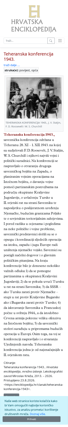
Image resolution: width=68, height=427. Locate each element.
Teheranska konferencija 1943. (28, 56)
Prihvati (31, 419)
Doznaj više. (38, 414)
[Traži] (51, 41)
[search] (60, 41)
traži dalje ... (12, 65)
